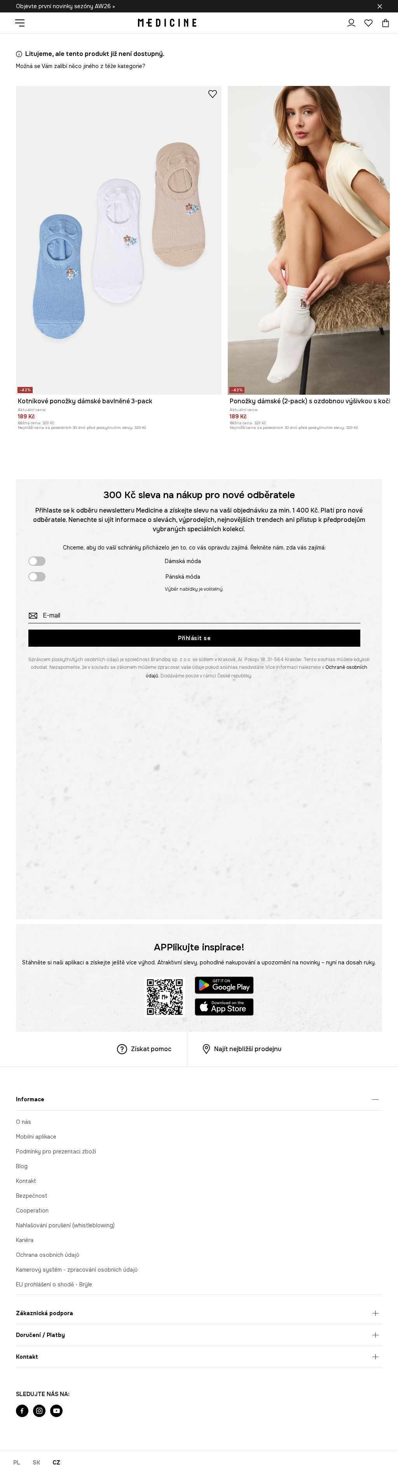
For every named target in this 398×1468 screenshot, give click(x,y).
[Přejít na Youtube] (56, 1411)
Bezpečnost (31, 1195)
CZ (56, 1462)
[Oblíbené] (368, 22)
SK (36, 1462)
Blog (22, 1166)
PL (16, 1462)
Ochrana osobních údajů (47, 1254)
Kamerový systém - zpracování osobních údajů (77, 1269)
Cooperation (32, 1210)
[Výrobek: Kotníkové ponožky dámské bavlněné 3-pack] (119, 240)
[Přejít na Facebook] (22, 1411)
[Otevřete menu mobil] (23, 23)
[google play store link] (224, 986)
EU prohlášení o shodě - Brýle (54, 1284)
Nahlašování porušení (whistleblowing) (65, 1225)
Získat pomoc (151, 1049)
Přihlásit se (194, 638)
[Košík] (383, 22)
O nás (23, 1121)
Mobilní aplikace (36, 1136)
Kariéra (24, 1240)
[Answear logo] (167, 23)
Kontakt (26, 1181)
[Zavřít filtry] (380, 6)
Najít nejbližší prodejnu (247, 1049)
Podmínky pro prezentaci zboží (56, 1151)
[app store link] (224, 1008)
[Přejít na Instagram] (39, 1411)
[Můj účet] (351, 22)
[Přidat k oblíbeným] (212, 94)
